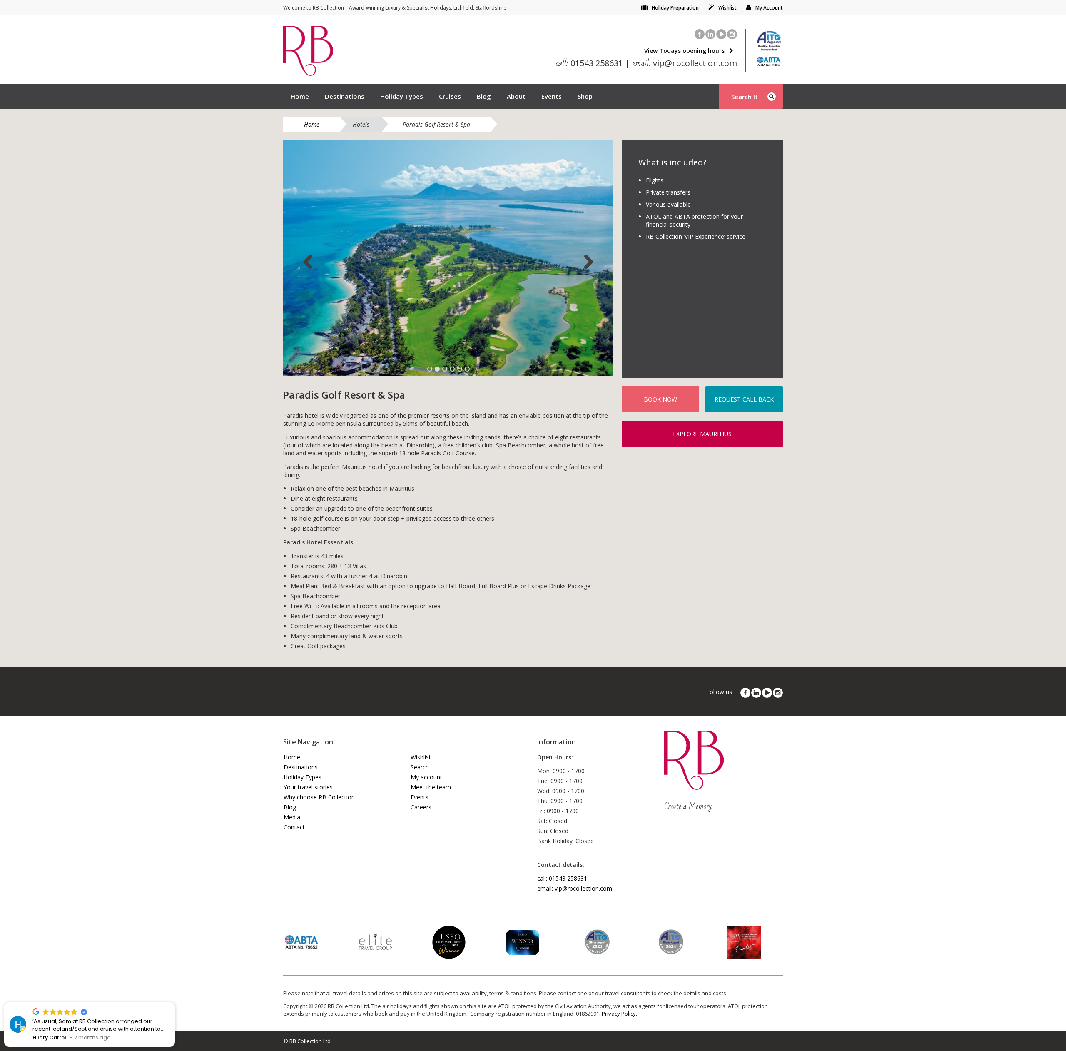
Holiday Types (401, 96)
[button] (174, 1002)
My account (426, 777)
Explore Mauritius (702, 434)
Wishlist (727, 7)
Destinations (344, 96)
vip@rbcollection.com (684, 63)
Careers (421, 807)
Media (292, 817)
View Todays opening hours (684, 51)
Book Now (660, 399)
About (516, 96)
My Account (769, 7)
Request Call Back (744, 399)
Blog (484, 96)
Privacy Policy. (619, 1013)
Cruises (450, 96)
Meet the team (431, 787)
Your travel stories (308, 787)
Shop (585, 96)
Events (551, 96)
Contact (294, 827)
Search (420, 767)
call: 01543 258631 (562, 878)
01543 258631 (589, 63)
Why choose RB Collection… (321, 797)
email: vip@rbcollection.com (574, 888)
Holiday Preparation (675, 7)
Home (300, 96)
